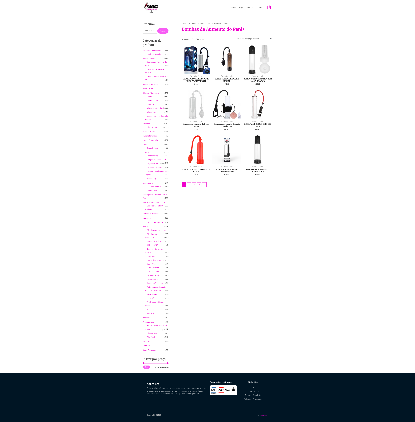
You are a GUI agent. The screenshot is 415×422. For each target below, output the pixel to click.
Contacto (250, 7)
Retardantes (152, 294)
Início (184, 23)
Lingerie (146, 152)
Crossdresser (152, 148)
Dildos (149, 96)
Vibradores (151, 112)
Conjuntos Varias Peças (156, 159)
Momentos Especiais (151, 213)
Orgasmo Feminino (155, 283)
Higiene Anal (152, 333)
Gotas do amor (153, 275)
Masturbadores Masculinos (154, 202)
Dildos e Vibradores (151, 93)
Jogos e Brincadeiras (151, 140)
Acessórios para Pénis (152, 51)
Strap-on (146, 346)
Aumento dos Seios (150, 84)
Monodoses (152, 190)
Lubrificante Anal (154, 186)
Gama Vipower (153, 271)
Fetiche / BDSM (149, 131)
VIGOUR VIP (154, 267)
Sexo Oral (146, 341)
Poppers (146, 317)
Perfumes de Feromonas (153, 222)
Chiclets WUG (152, 245)
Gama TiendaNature (155, 260)
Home (233, 7)
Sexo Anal (147, 330)
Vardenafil (151, 313)
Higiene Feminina (150, 136)
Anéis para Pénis (154, 54)
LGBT (145, 144)
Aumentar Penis (149, 58)
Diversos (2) (152, 127)
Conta (259, 7)
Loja (241, 7)
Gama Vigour (152, 264)
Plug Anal (151, 337)
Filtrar (146, 367)
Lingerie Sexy (152, 163)
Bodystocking (152, 156)
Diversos (146, 124)
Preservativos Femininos (157, 325)
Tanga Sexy (151, 178)
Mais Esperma (153, 279)
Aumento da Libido (155, 241)
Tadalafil (150, 309)
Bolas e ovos (148, 89)
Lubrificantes (148, 183)
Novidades (147, 218)
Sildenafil (150, 298)
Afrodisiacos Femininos (156, 230)
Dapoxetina (151, 256)
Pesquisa (163, 31)
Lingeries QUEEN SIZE (155, 167)
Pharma (146, 226)
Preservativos (148, 322)
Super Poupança (149, 350)
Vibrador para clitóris (155, 108)
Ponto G (150, 104)
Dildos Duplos (153, 100)
